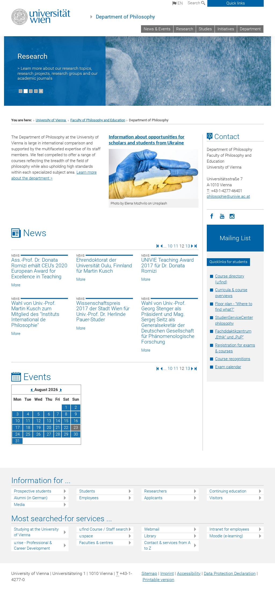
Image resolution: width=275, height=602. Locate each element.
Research (184, 29)
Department (250, 29)
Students (87, 491)
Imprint (167, 573)
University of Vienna (51, 120)
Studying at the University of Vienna (36, 532)
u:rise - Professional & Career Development (33, 545)
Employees (89, 497)
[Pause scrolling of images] (41, 91)
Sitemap (149, 573)
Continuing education (227, 491)
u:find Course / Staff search (103, 529)
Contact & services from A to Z (167, 545)
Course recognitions (232, 358)
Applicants (153, 497)
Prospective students (32, 491)
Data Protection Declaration (230, 573)
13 (187, 245)
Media (19, 504)
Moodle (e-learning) (226, 536)
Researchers (155, 491)
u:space (86, 536)
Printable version (158, 579)
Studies (205, 29)
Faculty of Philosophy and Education (97, 120)
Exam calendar (228, 366)
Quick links (235, 3)
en (179, 3)
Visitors (216, 497)
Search (194, 3)
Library (150, 536)
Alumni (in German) (31, 497)
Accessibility (189, 573)
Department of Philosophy (125, 17)
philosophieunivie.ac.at (228, 196)
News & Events (157, 29)
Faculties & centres (96, 542)
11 (175, 245)
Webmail (151, 529)
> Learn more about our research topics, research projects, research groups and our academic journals (57, 73)
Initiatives (226, 29)
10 (170, 245)
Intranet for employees (229, 529)
